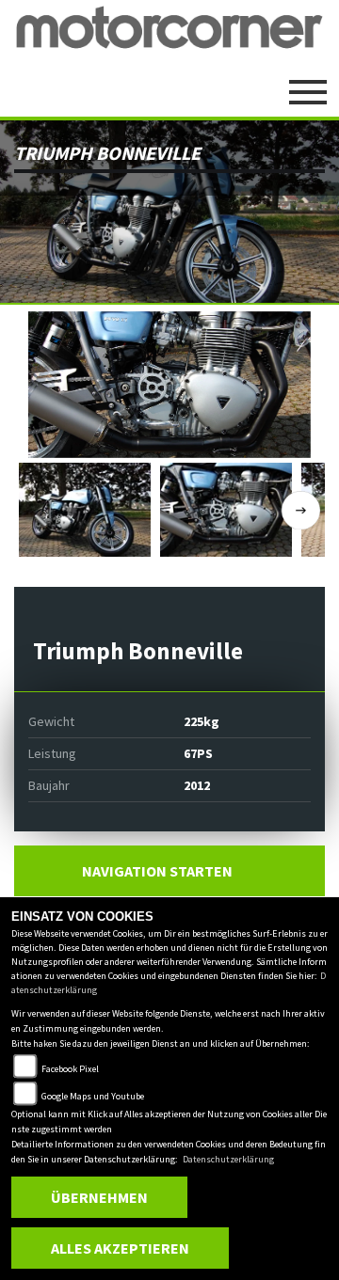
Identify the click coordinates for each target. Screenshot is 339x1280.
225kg (201, 721)
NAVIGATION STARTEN (157, 870)
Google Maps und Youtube (92, 1096)
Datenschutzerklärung (228, 1159)
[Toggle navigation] (308, 84)
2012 (197, 785)
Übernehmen (99, 1197)
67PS (198, 753)
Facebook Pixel (70, 1069)
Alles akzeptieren (120, 1248)
